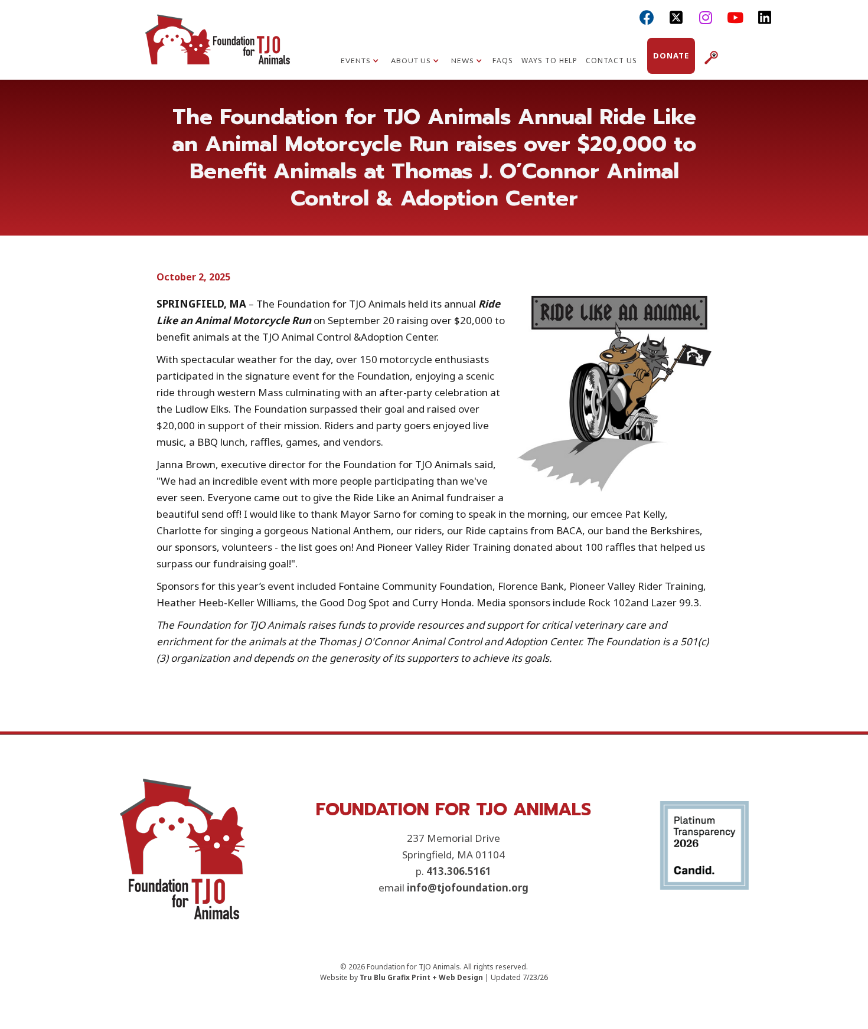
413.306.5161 (458, 871)
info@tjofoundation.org (467, 887)
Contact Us (611, 60)
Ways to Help (549, 60)
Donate (671, 55)
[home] (217, 50)
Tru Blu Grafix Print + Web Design (421, 977)
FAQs (502, 60)
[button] (360, 62)
